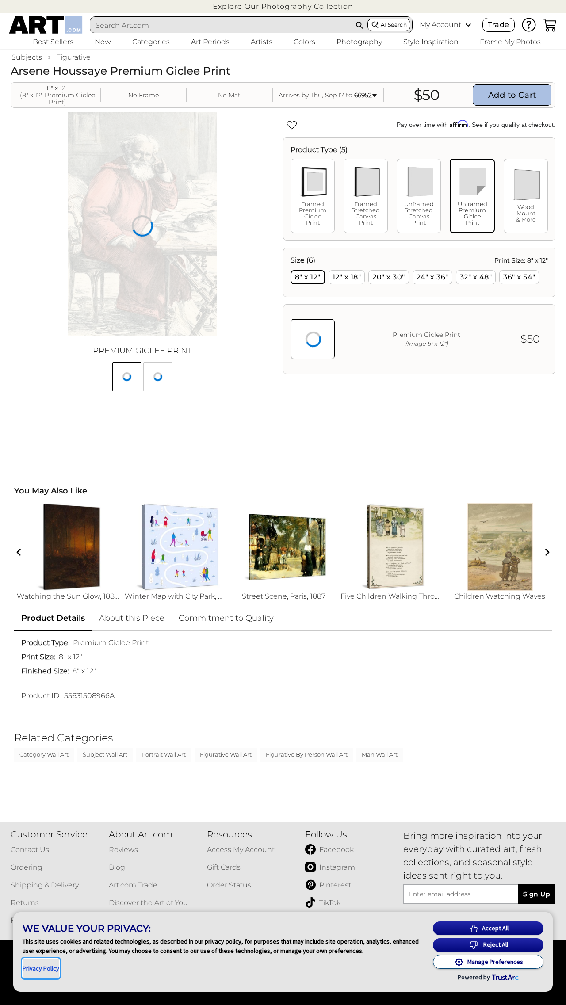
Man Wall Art (380, 754)
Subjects (26, 57)
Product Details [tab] (53, 618)
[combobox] (221, 25)
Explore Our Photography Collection (283, 6)
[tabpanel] (419, 311)
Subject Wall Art (105, 754)
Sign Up (536, 894)
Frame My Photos (510, 42)
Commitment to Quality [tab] (226, 618)
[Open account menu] (468, 24)
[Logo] (46, 25)
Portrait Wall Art (164, 754)
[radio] (308, 277)
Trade (498, 24)
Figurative (73, 57)
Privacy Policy (41, 968)
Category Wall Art (44, 754)
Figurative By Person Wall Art (307, 754)
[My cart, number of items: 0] (550, 25)
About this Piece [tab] (131, 618)
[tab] (313, 196)
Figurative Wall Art (226, 754)
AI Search (394, 24)
